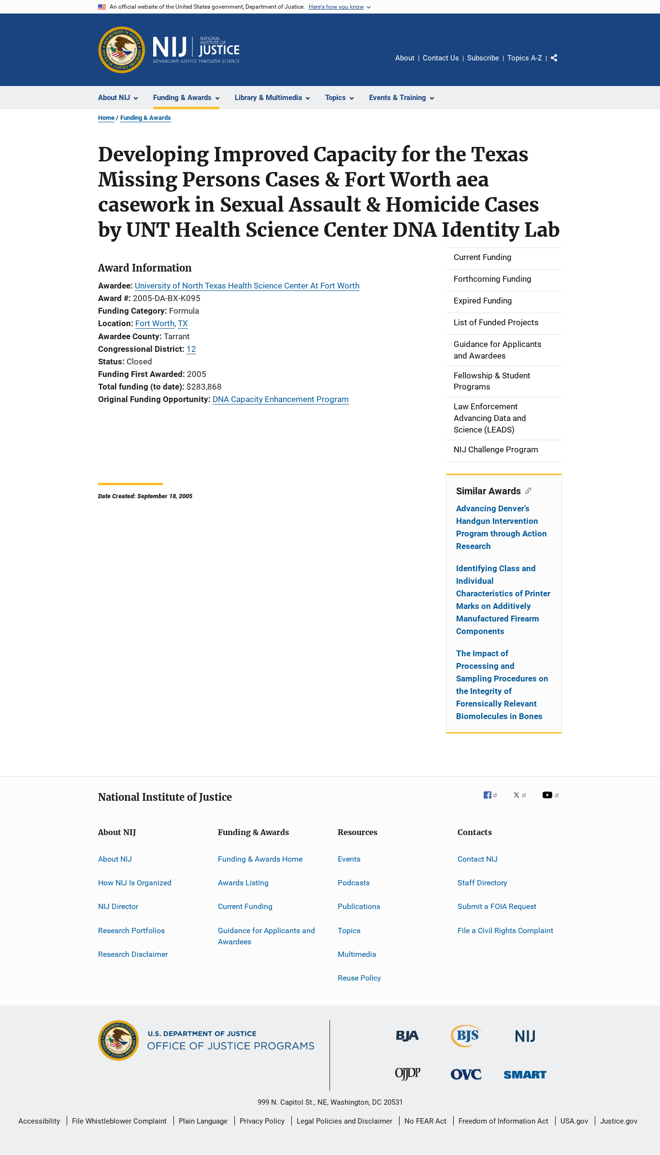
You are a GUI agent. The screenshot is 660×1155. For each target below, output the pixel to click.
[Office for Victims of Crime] (466, 1081)
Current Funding (245, 906)
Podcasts (354, 882)
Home (106, 117)
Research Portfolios (131, 930)
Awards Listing (243, 882)
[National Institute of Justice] (525, 1043)
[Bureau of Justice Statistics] (466, 1049)
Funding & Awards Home (260, 858)
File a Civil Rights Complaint (505, 930)
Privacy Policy (262, 1121)
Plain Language (203, 1121)
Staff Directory (482, 882)
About (405, 58)
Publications (359, 906)
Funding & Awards (145, 117)
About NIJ (115, 858)
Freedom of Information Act (503, 1121)
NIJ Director (118, 906)
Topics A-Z (524, 58)
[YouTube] (552, 801)
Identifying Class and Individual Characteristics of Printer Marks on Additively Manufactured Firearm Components (503, 599)
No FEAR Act (425, 1121)
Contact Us (441, 58)
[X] (523, 801)
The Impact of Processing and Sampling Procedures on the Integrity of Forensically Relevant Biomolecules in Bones (502, 685)
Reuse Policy (359, 977)
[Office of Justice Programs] (121, 49)
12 (191, 349)
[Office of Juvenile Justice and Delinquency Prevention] (407, 1082)
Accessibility (39, 1121)
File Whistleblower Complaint (119, 1121)
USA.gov (574, 1121)
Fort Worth (154, 323)
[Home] (196, 50)
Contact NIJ (478, 858)
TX (183, 323)
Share (562, 65)
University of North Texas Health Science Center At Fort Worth (247, 285)
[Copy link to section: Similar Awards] (526, 490)
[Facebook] (494, 801)
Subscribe (483, 58)
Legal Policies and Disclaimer (344, 1121)
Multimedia (357, 954)
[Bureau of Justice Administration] (407, 1043)
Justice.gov (618, 1121)
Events (349, 858)
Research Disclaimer (133, 954)
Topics (349, 930)
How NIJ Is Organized (135, 882)
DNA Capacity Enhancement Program (281, 399)
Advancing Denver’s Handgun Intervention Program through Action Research (501, 527)
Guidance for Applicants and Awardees (266, 935)
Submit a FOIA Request (497, 906)
